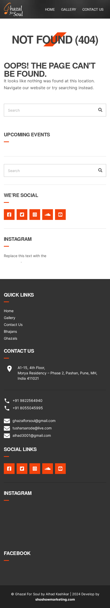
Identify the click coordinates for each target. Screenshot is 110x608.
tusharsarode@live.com (32, 428)
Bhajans (10, 331)
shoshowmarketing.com (55, 599)
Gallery (68, 9)
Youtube (60, 214)
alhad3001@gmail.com (32, 435)
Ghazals (10, 338)
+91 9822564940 (27, 400)
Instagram (34, 214)
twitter (22, 214)
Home (50, 9)
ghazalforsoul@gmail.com (34, 420)
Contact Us (93, 9)
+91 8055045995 (28, 408)
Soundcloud (47, 214)
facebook (9, 214)
